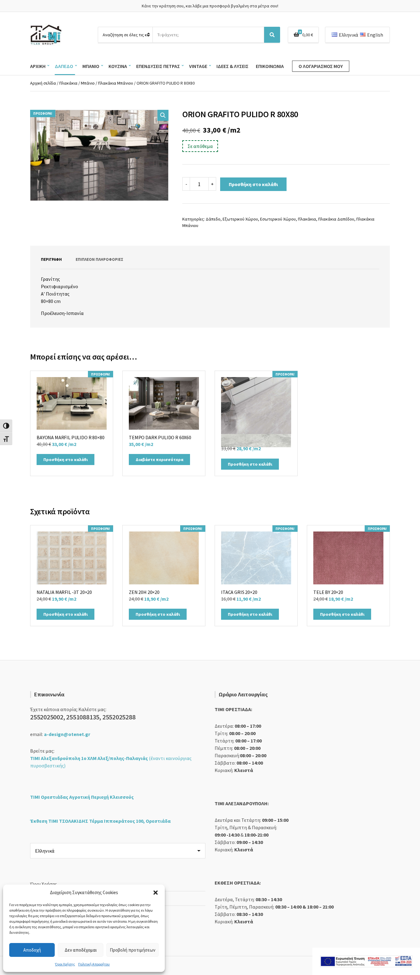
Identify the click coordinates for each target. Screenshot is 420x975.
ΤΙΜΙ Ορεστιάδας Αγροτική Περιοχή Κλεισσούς (82, 797)
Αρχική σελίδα (43, 83)
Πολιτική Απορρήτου (94, 964)
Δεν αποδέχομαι (81, 950)
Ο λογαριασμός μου (321, 66)
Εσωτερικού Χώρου (278, 219)
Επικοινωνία (270, 66)
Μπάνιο (90, 66)
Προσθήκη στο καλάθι (253, 184)
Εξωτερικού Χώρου (240, 219)
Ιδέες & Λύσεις (232, 66)
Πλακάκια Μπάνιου (115, 83)
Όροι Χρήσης (65, 964)
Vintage (198, 66)
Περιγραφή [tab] (51, 259)
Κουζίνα (118, 66)
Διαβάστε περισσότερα (159, 459)
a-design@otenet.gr (67, 734)
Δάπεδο (64, 66)
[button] (156, 892)
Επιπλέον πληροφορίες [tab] (99, 259)
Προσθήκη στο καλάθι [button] (65, 459)
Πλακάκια (68, 83)
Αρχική (38, 66)
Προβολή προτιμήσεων (132, 950)
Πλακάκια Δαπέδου (336, 219)
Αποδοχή (32, 950)
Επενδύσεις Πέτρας (158, 66)
